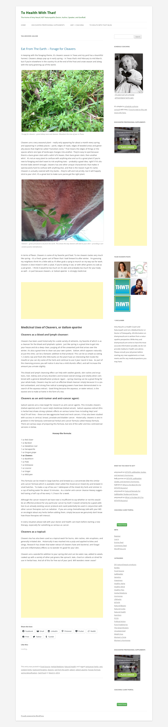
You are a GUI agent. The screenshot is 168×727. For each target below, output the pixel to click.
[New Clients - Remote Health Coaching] (122, 304)
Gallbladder (118, 574)
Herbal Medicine (57, 666)
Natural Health (70, 666)
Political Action (120, 621)
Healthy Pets (119, 590)
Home (23, 25)
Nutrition (117, 615)
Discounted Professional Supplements (48, 25)
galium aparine (81, 670)
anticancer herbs (92, 666)
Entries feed (118, 542)
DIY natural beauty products (125, 564)
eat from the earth (62, 670)
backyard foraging (40, 670)
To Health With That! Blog (101, 25)
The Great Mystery (121, 628)
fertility (117, 568)
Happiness (118, 580)
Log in (116, 539)
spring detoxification (29, 673)
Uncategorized (119, 631)
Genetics (117, 577)
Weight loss (118, 634)
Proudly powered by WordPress (32, 716)
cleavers (51, 670)
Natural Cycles (119, 609)
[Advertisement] (62, 300)
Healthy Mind (119, 586)
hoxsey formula (94, 670)
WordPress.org (120, 549)
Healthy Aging (119, 583)
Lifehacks (117, 599)
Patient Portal (122, 525)
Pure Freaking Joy (121, 624)
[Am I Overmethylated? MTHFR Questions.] (139, 287)
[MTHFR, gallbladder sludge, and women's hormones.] (122, 270)
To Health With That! (38, 12)
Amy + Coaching (77, 25)
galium (72, 670)
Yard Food (42, 673)
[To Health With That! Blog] (122, 287)
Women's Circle (120, 637)
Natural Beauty (120, 605)
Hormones (118, 596)
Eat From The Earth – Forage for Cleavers (48, 49)
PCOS (116, 618)
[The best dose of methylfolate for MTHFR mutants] (139, 270)
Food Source (45, 666)
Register (117, 536)
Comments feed (120, 545)
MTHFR (117, 602)
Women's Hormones (122, 640)
